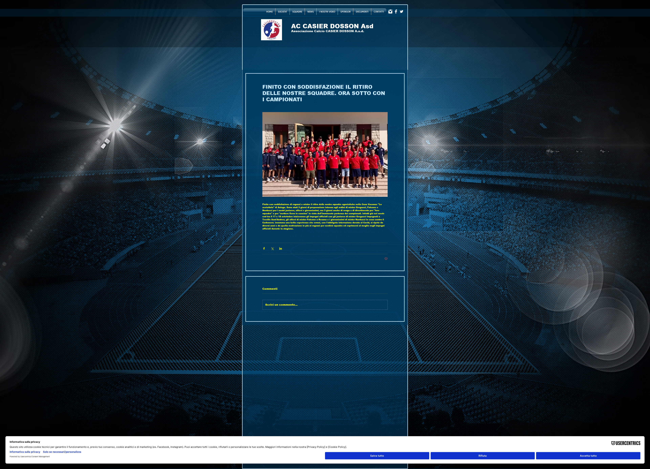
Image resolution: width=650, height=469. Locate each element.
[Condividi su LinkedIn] (280, 248)
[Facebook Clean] (396, 11)
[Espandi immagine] (325, 154)
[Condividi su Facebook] (264, 248)
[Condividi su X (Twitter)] (272, 248)
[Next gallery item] (384, 154)
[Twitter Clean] (401, 11)
